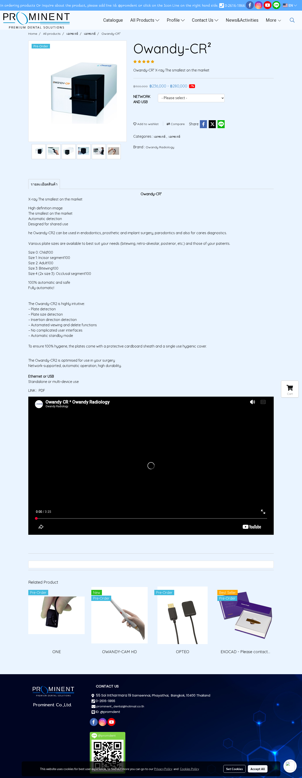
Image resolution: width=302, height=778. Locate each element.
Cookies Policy (189, 769)
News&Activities (242, 20)
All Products (142, 20)
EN (291, 5)
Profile (174, 20)
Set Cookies (234, 769)
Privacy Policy (163, 769)
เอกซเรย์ (160, 137)
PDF (42, 390)
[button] (292, 20)
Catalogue (113, 20)
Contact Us (203, 20)
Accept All (257, 769)
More (271, 20)
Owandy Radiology (160, 147)
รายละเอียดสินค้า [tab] (44, 184)
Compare (177, 124)
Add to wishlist (147, 124)
